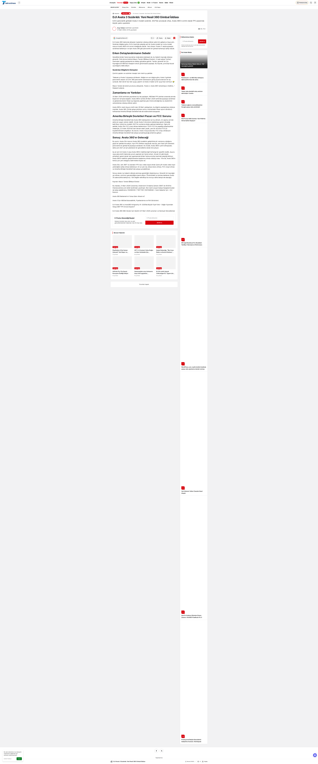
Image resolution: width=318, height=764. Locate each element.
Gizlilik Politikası (7, 758)
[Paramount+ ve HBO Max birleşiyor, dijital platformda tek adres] (193, 75)
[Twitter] (162, 751)
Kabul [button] (19, 758)
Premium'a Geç (303, 2)
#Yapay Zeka (125, 7)
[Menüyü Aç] (19, 2)
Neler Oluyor (115, 7)
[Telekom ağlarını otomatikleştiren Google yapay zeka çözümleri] (193, 102)
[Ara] (311, 2)
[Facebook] (156, 751)
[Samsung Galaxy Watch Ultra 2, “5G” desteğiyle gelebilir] (193, 61)
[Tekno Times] (8, 2)
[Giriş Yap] (315, 2)
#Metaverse (142, 7)
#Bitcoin (150, 7)
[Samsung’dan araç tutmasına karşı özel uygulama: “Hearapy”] (144, 266)
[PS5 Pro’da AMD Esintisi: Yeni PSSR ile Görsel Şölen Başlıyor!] (193, 116)
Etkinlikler (133, 7)
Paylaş (205, 761)
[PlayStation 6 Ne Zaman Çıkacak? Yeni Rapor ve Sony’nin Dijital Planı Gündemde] (122, 245)
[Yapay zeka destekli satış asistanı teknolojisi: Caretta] (193, 89)
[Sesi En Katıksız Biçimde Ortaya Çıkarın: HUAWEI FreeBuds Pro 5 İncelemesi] (193, 558)
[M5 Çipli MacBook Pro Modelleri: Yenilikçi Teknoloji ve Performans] (193, 185)
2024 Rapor (157, 7)
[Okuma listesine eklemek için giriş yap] (174, 38)
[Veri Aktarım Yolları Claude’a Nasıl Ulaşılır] (193, 433)
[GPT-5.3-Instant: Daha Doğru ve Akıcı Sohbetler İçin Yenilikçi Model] (144, 245)
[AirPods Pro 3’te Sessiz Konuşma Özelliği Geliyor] (122, 266)
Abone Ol (159, 222)
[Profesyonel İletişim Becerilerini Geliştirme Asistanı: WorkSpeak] (193, 682)
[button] (129, 13)
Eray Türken (121, 28)
